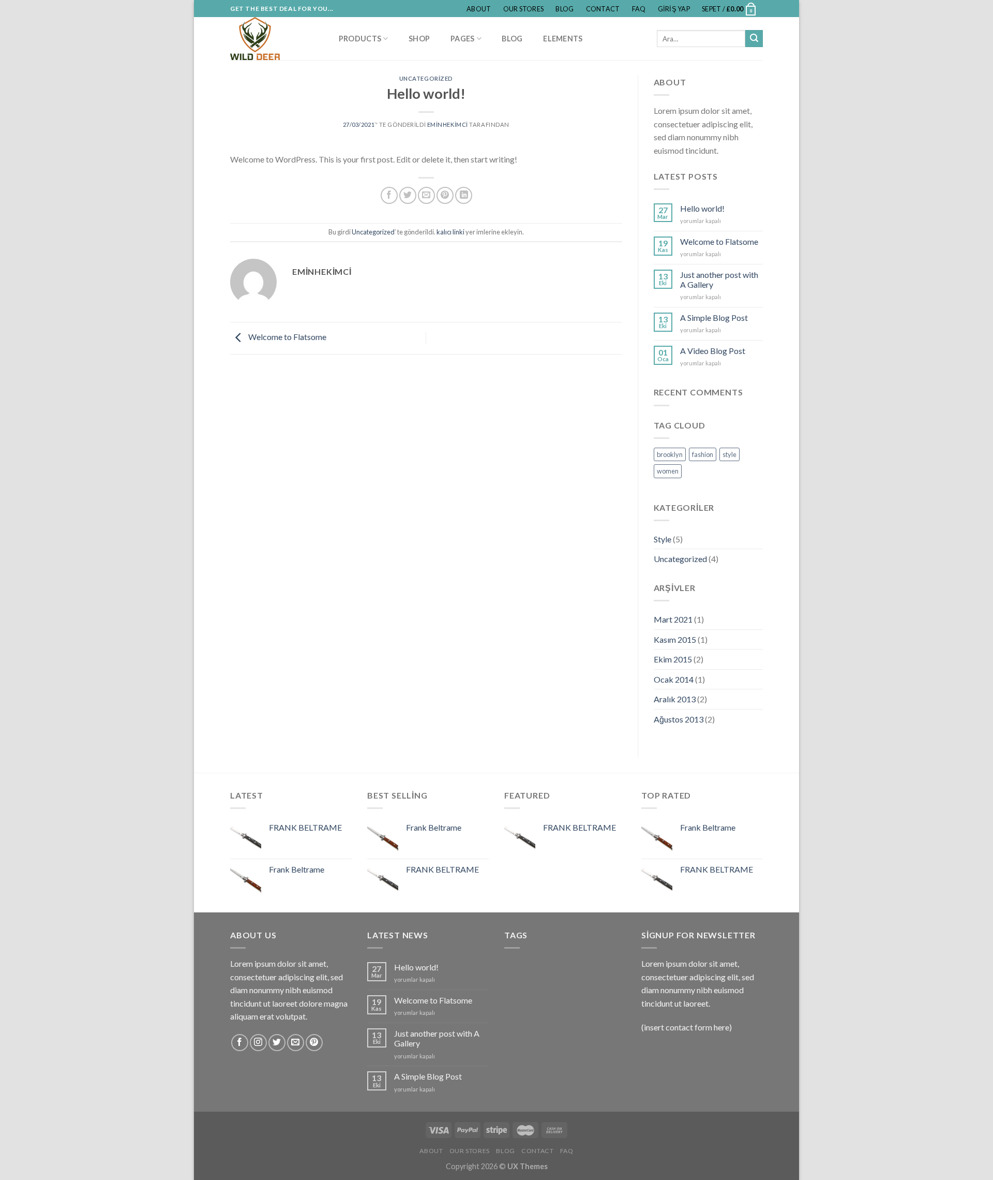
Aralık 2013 (675, 699)
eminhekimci (447, 124)
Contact (603, 9)
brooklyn (670, 454)
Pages (462, 38)
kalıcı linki (450, 232)
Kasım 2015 (675, 639)
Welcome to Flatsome (286, 337)
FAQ (639, 9)
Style (662, 539)
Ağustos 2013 (678, 719)
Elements (562, 38)
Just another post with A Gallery (719, 279)
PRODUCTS (360, 38)
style (729, 454)
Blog (564, 9)
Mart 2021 (673, 619)
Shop (419, 38)
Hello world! (702, 208)
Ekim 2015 (673, 659)
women (668, 471)
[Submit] (754, 39)
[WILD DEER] (274, 38)
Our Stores (523, 9)
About (479, 9)
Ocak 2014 (674, 679)
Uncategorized (426, 78)
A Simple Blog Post (714, 317)
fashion (702, 454)
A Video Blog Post (712, 351)
